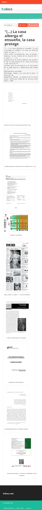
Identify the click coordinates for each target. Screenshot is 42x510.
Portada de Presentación (16, 382)
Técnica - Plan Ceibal (16, 235)
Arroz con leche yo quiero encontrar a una (17, 125)
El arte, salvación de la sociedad (16, 338)
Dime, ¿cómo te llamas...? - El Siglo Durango (17, 294)
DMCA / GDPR (20, 508)
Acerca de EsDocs (9, 508)
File (16, 208)
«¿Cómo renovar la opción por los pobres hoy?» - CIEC (20, 166)
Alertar (28, 508)
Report (23, 25)
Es (7, 9)
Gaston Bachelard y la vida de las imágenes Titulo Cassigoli (22, 474)
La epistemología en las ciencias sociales (16, 429)
